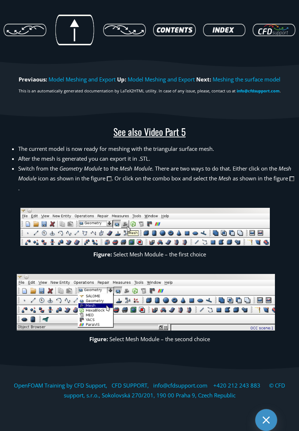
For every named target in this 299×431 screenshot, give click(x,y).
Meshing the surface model (246, 79)
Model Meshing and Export (82, 79)
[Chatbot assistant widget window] (195, 254)
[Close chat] (266, 420)
